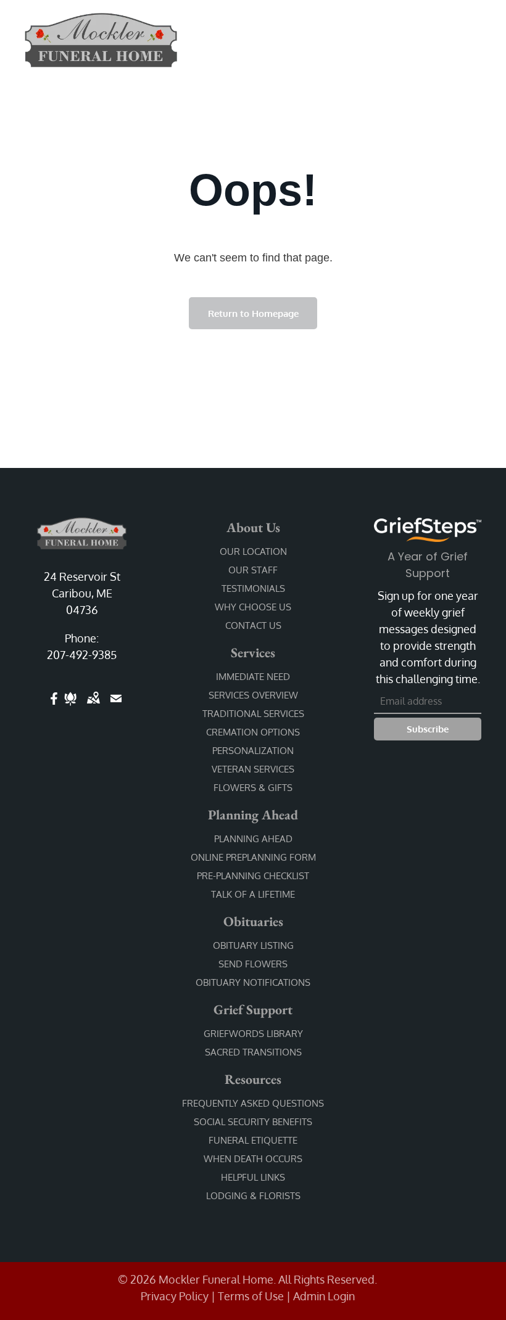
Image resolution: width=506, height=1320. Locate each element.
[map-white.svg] (93, 706)
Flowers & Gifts (253, 787)
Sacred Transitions (253, 1052)
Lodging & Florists (253, 1196)
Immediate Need (253, 677)
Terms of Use (251, 1296)
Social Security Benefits (253, 1122)
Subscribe (428, 729)
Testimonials (253, 588)
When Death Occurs (253, 1159)
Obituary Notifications (253, 982)
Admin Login (324, 1296)
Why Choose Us (253, 607)
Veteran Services (253, 769)
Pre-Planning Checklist (253, 876)
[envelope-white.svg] (116, 706)
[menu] (479, 36)
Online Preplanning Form (253, 857)
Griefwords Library (253, 1033)
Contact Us (253, 625)
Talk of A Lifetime (253, 894)
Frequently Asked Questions (253, 1103)
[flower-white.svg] (70, 706)
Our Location (253, 551)
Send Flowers (253, 964)
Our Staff (253, 570)
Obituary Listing (253, 945)
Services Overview (253, 695)
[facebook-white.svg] (54, 706)
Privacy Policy (175, 1296)
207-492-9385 (82, 655)
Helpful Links (253, 1177)
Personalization (253, 750)
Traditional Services (253, 713)
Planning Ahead (253, 839)
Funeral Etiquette (253, 1140)
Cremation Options (253, 732)
